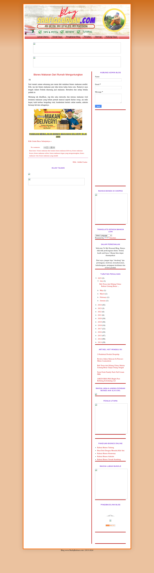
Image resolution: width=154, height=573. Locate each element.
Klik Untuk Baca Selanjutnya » (40, 141)
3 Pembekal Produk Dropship (108, 354)
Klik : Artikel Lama (80, 162)
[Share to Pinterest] (54, 147)
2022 (100, 312)
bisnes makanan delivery (64, 151)
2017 (100, 329)
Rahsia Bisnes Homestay (106, 453)
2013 (100, 342)
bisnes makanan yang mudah (48, 156)
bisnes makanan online (41, 153)
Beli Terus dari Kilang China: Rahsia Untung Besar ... (110, 285)
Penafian (87, 37)
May (102, 290)
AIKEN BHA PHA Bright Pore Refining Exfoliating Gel (108, 380)
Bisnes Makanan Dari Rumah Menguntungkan (58, 74)
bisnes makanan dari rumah (46, 151)
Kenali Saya (57, 37)
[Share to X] (49, 147)
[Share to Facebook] (51, 147)
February (103, 297)
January (103, 301)
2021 (100, 315)
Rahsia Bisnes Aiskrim (105, 456)
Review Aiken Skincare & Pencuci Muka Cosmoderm (110, 360)
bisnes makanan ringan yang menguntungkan (64, 153)
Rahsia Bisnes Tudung (105, 447)
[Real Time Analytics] (110, 526)
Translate (112, 238)
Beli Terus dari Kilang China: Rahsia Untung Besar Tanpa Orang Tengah (111, 366)
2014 (100, 339)
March (102, 294)
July (101, 281)
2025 (100, 278)
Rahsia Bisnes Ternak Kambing (109, 459)
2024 (100, 305)
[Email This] (45, 147)
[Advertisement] (110, 150)
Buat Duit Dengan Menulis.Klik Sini (110, 450)
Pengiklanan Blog (73, 37)
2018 (100, 325)
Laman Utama (42, 37)
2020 (100, 318)
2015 (100, 335)
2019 (100, 322)
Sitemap (98, 37)
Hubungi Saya (111, 37)
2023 (100, 308)
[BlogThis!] (47, 147)
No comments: (36, 147)
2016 (100, 332)
